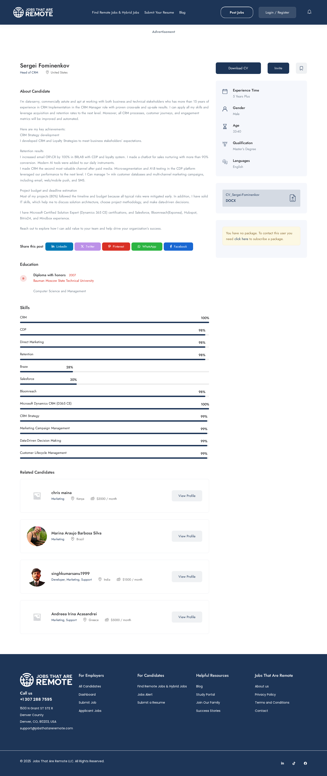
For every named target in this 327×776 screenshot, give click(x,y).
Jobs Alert (145, 694)
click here (241, 238)
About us (262, 686)
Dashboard (87, 694)
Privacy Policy (265, 694)
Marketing (57, 498)
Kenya (80, 498)
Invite (278, 68)
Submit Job (87, 702)
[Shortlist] (162, 495)
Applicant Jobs (90, 711)
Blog (182, 12)
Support (86, 579)
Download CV (238, 68)
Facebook (180, 246)
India (107, 579)
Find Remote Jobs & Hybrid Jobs (115, 12)
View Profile (187, 495)
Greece (94, 620)
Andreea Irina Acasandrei (74, 614)
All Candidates (90, 686)
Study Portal (205, 694)
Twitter (90, 246)
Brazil (80, 539)
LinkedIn (61, 246)
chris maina (61, 493)
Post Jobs (237, 12)
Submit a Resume (151, 702)
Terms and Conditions (272, 702)
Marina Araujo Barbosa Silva (76, 533)
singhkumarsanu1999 (70, 573)
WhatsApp (148, 246)
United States (59, 72)
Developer (58, 579)
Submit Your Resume (159, 12)
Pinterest (118, 246)
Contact (261, 711)
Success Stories (208, 711)
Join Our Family (208, 702)
